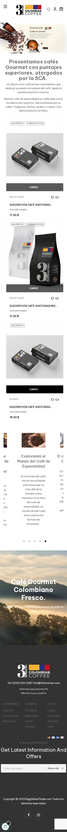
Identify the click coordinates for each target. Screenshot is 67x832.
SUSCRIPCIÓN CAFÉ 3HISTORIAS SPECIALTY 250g (30, 204)
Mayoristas (9, 721)
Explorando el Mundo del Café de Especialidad (31, 461)
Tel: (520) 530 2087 (20, 683)
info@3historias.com (46, 683)
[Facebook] (28, 815)
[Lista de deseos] (52, 197)
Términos (52, 721)
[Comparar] (57, 197)
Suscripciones (18, 209)
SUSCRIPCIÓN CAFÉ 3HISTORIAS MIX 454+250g (32, 306)
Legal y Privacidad (53, 713)
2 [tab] (29, 541)
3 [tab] (35, 541)
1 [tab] (24, 541)
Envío (50, 726)
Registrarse (31, 715)
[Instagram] (38, 815)
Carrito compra (29, 724)
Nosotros (8, 710)
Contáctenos (11, 715)
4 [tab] (40, 541)
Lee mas (30, 532)
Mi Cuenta (31, 710)
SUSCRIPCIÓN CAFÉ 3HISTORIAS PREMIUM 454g (30, 407)
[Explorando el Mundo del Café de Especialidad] (31, 440)
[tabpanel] (31, 484)
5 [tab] (45, 541)
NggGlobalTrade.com (39, 799)
